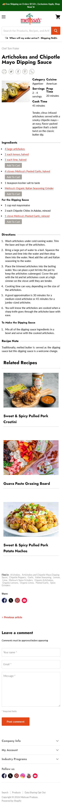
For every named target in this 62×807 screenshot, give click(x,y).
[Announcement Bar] (31, 5)
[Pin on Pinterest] (17, 600)
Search (5, 792)
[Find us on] (24, 600)
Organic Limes (27, 582)
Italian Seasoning (43, 577)
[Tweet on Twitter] (10, 600)
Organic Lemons (10, 582)
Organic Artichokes (43, 580)
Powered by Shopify (11, 800)
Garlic (30, 577)
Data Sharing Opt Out (35, 792)
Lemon (56, 577)
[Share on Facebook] (4, 600)
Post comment (15, 721)
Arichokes (15, 574)
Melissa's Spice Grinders (21, 580)
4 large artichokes (15, 148)
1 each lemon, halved (17, 154)
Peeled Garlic (42, 582)
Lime (4, 580)
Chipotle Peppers (17, 577)
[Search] (55, 31)
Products (16, 792)
